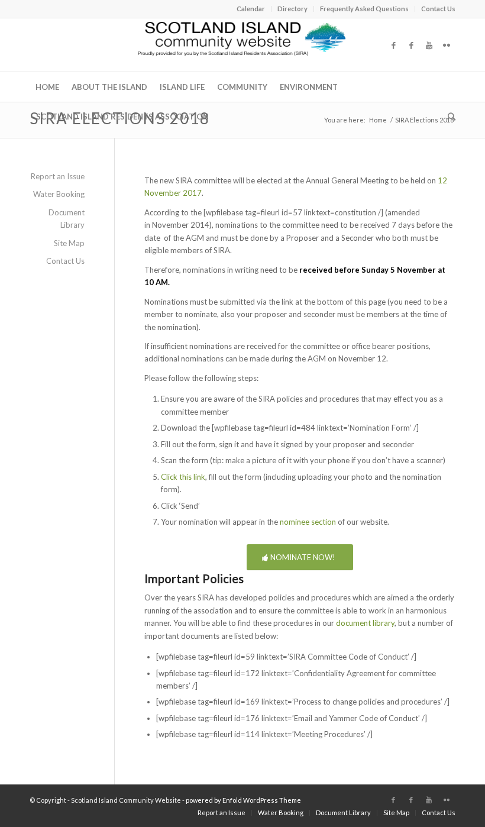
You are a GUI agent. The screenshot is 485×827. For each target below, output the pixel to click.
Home (378, 120)
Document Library (66, 219)
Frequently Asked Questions (364, 8)
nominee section (308, 521)
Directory (292, 8)
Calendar (251, 8)
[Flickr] (446, 45)
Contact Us (438, 8)
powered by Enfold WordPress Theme (243, 800)
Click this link (183, 477)
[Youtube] (429, 45)
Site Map (69, 243)
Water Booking (59, 194)
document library (365, 623)
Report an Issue (58, 176)
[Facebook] (393, 45)
